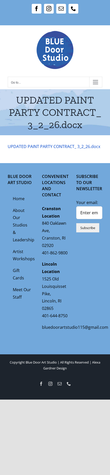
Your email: (87, 202)
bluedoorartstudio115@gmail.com (75, 327)
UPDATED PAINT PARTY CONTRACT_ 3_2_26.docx (54, 146)
